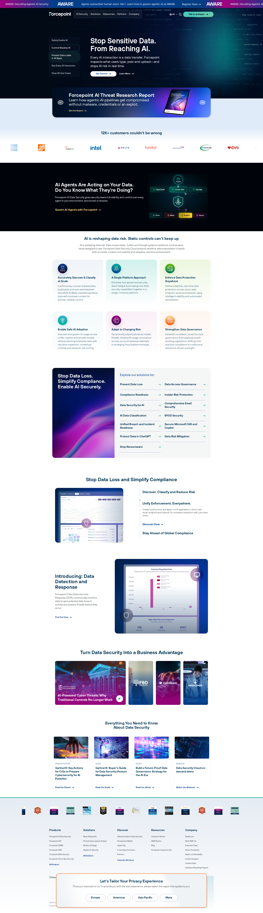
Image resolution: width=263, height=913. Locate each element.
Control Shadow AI (61, 47)
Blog (153, 845)
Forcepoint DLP (55, 841)
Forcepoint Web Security (59, 854)
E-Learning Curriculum (126, 850)
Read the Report (76, 110)
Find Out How (61, 617)
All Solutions (88, 856)
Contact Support (192, 859)
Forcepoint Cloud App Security (61, 859)
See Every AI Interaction (63, 65)
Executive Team (191, 845)
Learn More (124, 68)
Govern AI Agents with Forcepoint (76, 210)
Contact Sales (190, 863)
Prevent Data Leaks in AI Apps (64, 57)
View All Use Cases (61, 73)
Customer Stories (158, 837)
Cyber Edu (121, 845)
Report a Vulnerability (193, 854)
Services (120, 854)
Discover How (151, 524)
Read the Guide (102, 787)
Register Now (189, 4)
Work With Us (190, 841)
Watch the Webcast (185, 787)
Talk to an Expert (197, 14)
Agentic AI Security (90, 850)
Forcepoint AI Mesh (124, 841)
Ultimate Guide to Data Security (129, 837)
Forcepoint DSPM (56, 845)
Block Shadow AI (90, 837)
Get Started (101, 68)
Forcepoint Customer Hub (161, 850)
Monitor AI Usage (90, 845)
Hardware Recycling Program (196, 868)
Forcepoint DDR (55, 850)
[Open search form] (180, 14)
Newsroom (189, 837)
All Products (54, 864)
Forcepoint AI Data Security (60, 837)
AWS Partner (156, 841)
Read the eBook (143, 787)
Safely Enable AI (60, 40)
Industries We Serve (125, 860)
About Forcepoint (192, 850)
